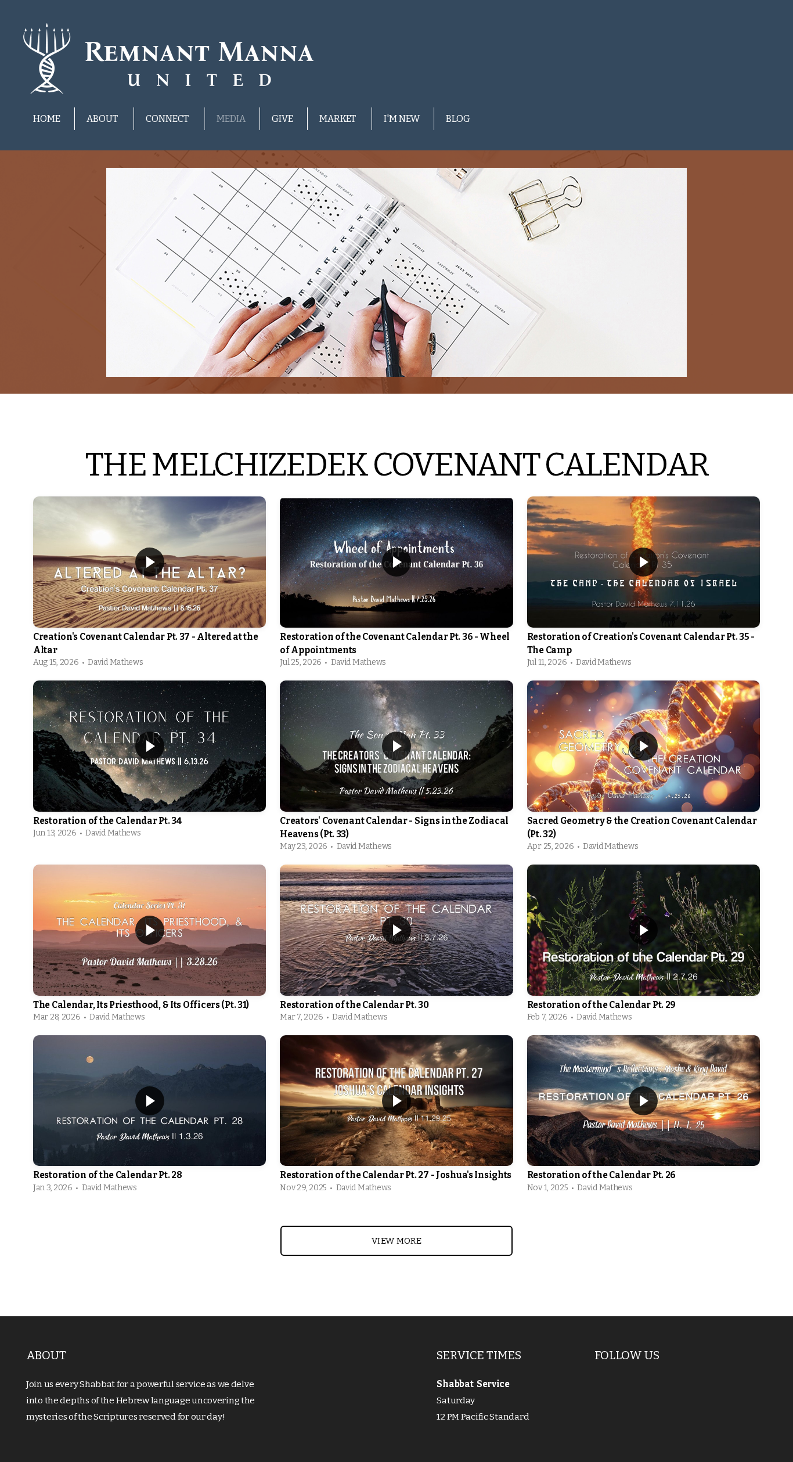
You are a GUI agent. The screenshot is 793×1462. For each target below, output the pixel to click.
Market (338, 118)
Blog (458, 118)
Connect (168, 118)
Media (231, 118)
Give (282, 118)
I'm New (402, 118)
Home (46, 118)
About (103, 118)
